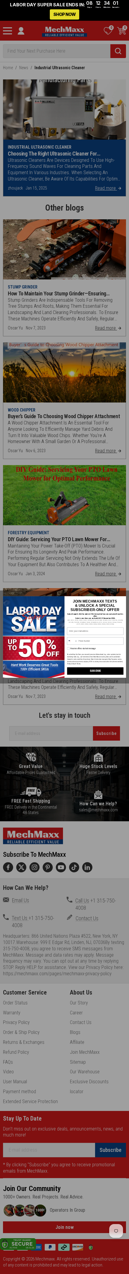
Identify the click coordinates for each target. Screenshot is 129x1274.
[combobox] (72, 641)
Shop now (64, 14)
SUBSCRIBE (95, 671)
